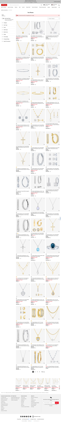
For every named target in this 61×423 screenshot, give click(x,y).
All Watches (46, 392)
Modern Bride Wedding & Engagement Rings (35, 392)
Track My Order (3, 397)
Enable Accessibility (57, 1)
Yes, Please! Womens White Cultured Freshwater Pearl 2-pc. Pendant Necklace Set (52, 124)
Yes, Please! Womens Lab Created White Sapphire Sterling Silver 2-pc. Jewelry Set (37, 125)
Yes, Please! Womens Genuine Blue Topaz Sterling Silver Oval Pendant (37, 256)
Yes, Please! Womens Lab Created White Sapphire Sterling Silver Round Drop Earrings (52, 190)
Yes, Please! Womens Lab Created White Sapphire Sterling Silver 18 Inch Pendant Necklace (52, 214)
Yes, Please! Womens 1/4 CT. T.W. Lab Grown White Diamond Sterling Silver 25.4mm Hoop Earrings (37, 367)
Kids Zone (22, 405)
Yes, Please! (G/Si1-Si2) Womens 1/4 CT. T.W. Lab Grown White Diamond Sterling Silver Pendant (22, 367)
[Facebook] (25, 416)
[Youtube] (29, 416)
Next (42, 371)
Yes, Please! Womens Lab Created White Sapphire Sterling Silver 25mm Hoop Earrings (37, 169)
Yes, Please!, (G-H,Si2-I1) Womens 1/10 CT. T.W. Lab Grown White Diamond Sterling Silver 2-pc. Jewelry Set (22, 125)
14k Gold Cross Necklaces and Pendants (17, 392)
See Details (50, 405)
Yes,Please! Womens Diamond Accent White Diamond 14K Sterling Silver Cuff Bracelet (37, 103)
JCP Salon (22, 401)
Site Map (32, 406)
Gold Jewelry (43, 392)
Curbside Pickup (23, 398)
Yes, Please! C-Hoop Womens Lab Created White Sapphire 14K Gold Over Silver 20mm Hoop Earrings (52, 148)
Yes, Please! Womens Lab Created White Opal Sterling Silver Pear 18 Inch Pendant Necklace (37, 213)
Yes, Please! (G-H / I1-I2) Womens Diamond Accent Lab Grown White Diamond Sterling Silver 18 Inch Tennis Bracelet (23, 79)
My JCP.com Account (4, 398)
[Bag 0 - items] (59, 5)
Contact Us (3, 401)
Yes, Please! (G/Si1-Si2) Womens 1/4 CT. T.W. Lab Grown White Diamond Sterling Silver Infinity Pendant (37, 279)
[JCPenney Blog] (31, 416)
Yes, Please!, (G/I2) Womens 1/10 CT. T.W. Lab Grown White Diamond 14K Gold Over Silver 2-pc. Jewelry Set (38, 300)
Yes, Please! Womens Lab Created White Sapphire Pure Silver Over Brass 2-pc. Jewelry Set (52, 367)
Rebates (2, 409)
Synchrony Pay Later (4, 405)
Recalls (2, 406)
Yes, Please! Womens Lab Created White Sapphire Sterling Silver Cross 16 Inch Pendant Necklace (52, 235)
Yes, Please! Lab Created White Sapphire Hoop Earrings (22, 192)
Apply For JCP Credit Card (15, 398)
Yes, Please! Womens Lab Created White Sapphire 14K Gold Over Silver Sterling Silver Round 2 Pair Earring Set (37, 234)
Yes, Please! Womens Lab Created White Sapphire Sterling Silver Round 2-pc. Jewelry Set (52, 36)
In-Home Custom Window (25, 406)
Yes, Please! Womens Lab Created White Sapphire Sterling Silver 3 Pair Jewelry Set (52, 169)
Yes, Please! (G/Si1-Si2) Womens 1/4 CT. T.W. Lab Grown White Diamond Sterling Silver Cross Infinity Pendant (22, 256)
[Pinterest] (27, 416)
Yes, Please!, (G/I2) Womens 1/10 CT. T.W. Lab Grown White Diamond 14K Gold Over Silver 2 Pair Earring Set (52, 103)
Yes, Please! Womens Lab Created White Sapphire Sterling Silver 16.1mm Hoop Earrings (22, 214)
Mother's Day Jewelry (8, 392)
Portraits (22, 402)
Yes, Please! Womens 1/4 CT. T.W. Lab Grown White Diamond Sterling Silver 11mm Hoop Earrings (37, 323)
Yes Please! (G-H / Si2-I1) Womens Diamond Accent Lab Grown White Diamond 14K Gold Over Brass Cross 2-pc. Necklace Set (52, 345)
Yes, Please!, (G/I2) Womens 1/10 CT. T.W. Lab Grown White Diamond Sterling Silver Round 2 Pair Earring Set (37, 192)
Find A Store (23, 397)
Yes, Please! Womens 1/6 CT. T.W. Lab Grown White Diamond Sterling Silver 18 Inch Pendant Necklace (52, 300)
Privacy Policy (19, 419)
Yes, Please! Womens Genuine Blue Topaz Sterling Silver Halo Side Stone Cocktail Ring (52, 256)
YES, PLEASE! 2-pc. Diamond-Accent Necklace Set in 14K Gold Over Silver (22, 36)
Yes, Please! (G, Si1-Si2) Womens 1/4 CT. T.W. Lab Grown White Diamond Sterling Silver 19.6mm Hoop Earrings (22, 235)
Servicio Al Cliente (4, 410)
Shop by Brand (33, 405)
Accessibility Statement (40, 419)
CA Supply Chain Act (33, 419)
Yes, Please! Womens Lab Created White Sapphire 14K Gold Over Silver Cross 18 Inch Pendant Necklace (22, 147)
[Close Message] (58, 15)
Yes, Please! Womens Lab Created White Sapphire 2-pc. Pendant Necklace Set (52, 323)
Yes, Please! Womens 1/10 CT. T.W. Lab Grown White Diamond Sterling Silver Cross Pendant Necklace (37, 80)
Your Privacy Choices (25, 419)
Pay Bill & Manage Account (15, 397)
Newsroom (33, 401)
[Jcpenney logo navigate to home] (4, 5)
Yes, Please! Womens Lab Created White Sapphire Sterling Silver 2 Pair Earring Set (52, 79)
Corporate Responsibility (35, 402)
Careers (32, 398)
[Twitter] (21, 416)
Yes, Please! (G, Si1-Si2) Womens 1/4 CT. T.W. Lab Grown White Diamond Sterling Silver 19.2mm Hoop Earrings (22, 345)
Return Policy (3, 402)
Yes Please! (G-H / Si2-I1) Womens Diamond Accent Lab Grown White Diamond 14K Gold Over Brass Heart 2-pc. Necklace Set (23, 279)
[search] (42, 5)
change (12, 19)
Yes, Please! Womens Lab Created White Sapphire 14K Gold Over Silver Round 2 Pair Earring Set (37, 58)
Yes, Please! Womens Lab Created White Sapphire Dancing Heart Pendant (22, 300)
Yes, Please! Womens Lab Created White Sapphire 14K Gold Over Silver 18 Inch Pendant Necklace (37, 148)
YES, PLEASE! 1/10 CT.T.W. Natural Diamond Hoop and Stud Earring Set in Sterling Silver (37, 36)
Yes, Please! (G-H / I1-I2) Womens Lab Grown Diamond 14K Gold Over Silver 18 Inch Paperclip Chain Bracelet (22, 102)
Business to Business (34, 397)
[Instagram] (23, 416)
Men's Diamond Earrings (26, 392)
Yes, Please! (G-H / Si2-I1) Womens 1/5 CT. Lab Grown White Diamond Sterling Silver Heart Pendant (37, 345)
